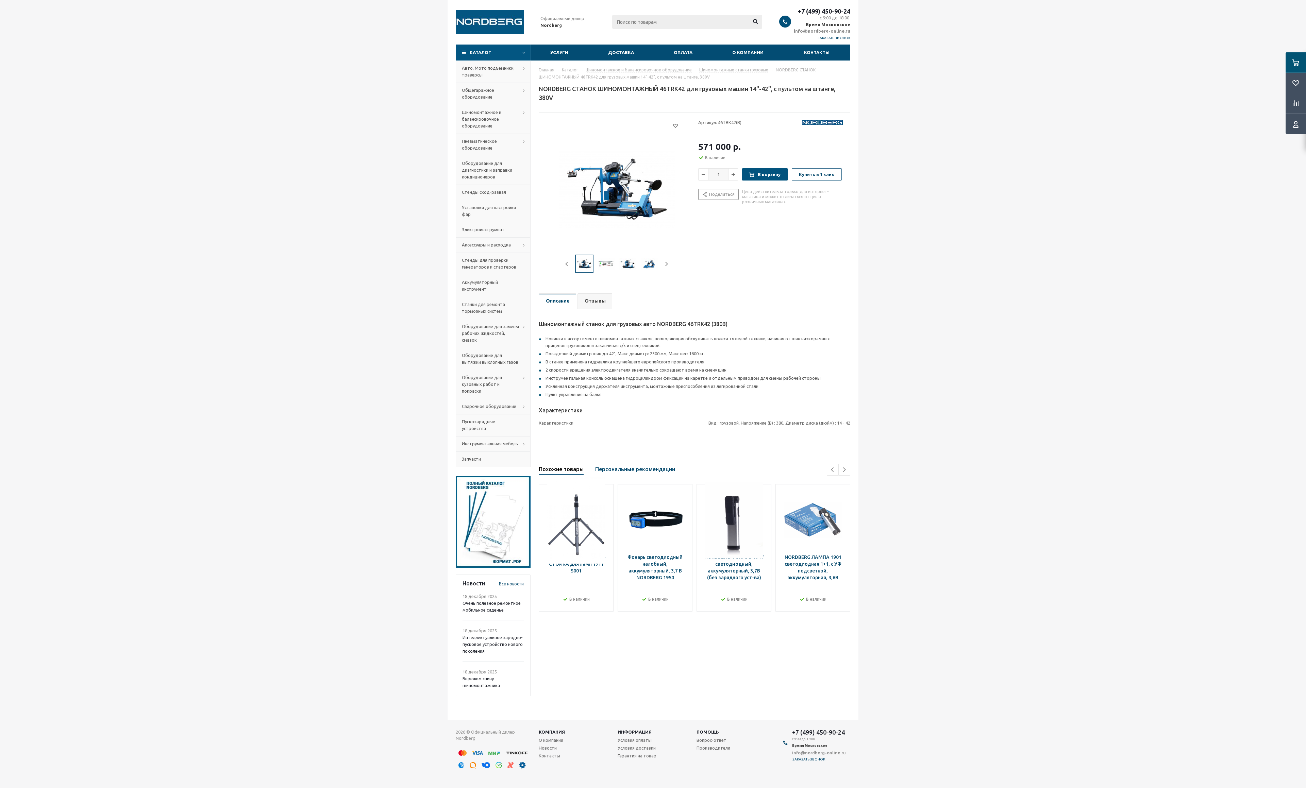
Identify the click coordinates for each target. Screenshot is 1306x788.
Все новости (511, 584)
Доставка (621, 52)
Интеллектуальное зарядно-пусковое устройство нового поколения (493, 644)
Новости (548, 748)
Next (666, 264)
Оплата (683, 52)
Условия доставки (637, 748)
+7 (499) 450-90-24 (824, 11)
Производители (713, 748)
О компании (748, 52)
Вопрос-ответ (711, 740)
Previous (567, 264)
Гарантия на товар (637, 755)
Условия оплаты (635, 740)
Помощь (708, 732)
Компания (552, 732)
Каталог (480, 52)
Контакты (817, 52)
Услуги (559, 52)
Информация (635, 732)
